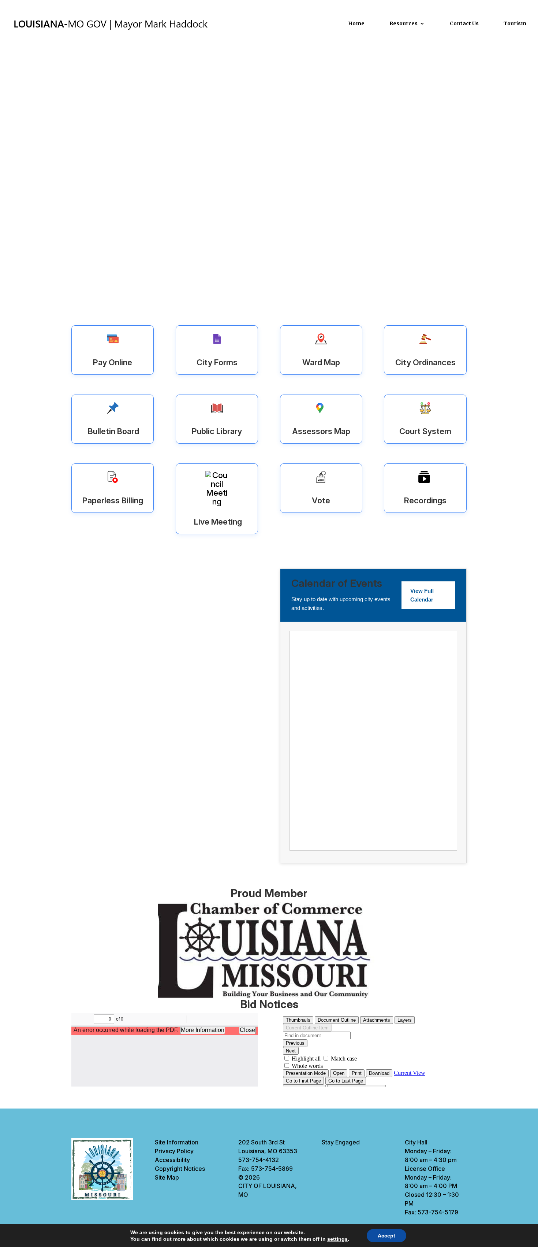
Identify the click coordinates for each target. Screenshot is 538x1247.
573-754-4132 (258, 1159)
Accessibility (172, 1159)
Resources (403, 24)
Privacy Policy (174, 1151)
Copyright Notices (180, 1168)
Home (356, 24)
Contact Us (464, 24)
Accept (386, 1236)
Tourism (515, 24)
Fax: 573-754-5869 (265, 1168)
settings (337, 1239)
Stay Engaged (341, 1142)
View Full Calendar (422, 595)
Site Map (167, 1177)
